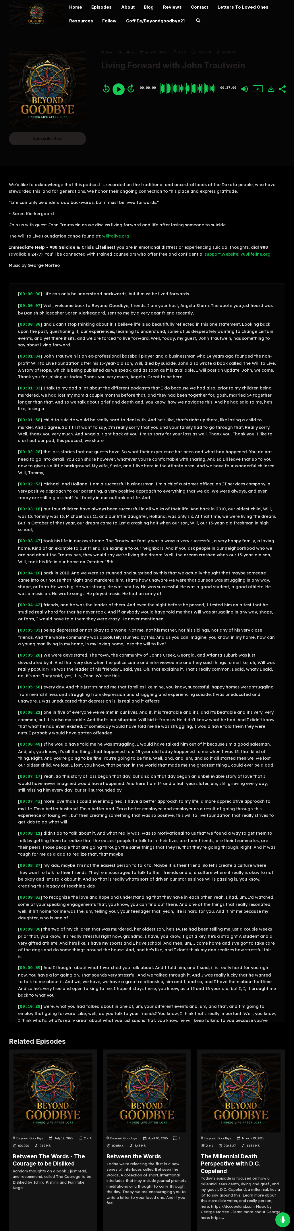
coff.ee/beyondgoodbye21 (155, 21)
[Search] (198, 21)
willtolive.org (115, 236)
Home (75, 7)
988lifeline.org (255, 254)
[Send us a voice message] (283, 1219)
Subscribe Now (47, 138)
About (128, 7)
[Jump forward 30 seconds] (131, 88)
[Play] (118, 89)
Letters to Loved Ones (243, 7)
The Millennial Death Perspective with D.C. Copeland (230, 1163)
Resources (81, 21)
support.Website (221, 254)
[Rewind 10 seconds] (106, 88)
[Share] (282, 88)
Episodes (101, 7)
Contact (199, 7)
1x (257, 88)
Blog (149, 7)
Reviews (172, 7)
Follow (109, 21)
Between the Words (134, 1156)
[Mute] (244, 89)
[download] (271, 88)
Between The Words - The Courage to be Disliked (49, 1160)
